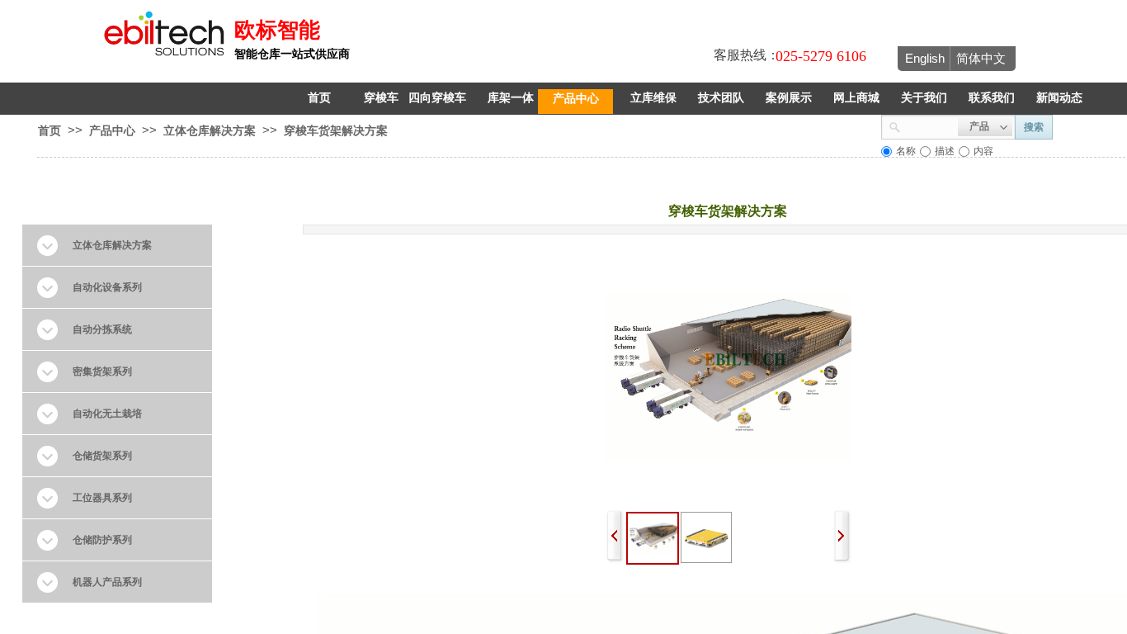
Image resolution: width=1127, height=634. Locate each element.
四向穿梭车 (437, 98)
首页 (319, 98)
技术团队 (721, 98)
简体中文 (981, 58)
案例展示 (789, 98)
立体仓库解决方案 (209, 130)
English (925, 58)
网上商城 (856, 98)
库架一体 (511, 98)
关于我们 (924, 98)
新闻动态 (1059, 98)
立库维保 (653, 98)
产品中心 (576, 98)
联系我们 (992, 98)
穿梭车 (381, 98)
